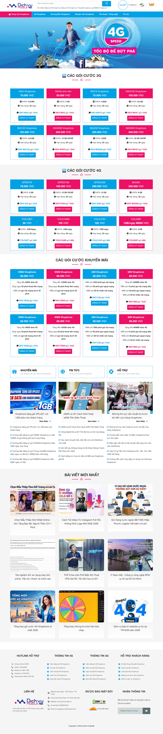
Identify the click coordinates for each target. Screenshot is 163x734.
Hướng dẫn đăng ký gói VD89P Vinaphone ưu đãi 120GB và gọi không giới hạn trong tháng (32, 436)
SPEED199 (63, 183)
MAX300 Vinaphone (136, 128)
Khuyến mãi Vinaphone (84, 14)
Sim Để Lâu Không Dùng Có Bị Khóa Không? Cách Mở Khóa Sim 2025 (81, 449)
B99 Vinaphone (136, 272)
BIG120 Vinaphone (27, 128)
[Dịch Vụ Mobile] (19, 5)
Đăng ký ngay (27, 118)
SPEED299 (99, 183)
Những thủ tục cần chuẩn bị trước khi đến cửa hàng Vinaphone (128, 428)
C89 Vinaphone (99, 272)
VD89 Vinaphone (27, 272)
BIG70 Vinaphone (100, 92)
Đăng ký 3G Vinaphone (52, 8)
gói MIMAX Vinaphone (99, 8)
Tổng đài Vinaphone (84, 8)
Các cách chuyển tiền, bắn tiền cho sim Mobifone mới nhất (81, 441)
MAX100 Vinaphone (136, 92)
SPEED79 (27, 183)
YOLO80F (136, 219)
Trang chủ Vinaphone (20, 14)
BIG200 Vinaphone (99, 128)
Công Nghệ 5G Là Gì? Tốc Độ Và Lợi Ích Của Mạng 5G (81, 433)
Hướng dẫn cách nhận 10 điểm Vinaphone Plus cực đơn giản (128, 436)
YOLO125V (99, 219)
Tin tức (126, 14)
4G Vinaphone (40, 14)
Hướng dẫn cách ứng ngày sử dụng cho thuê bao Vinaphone (129, 460)
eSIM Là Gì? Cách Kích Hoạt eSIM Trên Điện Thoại (82, 427)
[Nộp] (106, 3)
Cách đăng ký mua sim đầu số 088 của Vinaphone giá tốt (81, 457)
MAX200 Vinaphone (63, 128)
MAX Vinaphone (27, 92)
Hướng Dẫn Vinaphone (60, 14)
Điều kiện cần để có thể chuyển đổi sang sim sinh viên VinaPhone (129, 444)
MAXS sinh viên (63, 92)
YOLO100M (63, 219)
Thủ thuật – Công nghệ (108, 14)
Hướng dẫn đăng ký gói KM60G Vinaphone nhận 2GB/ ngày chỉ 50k (32, 460)
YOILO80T (27, 219)
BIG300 (136, 183)
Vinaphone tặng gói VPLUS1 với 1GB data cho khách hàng (31, 428)
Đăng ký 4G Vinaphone (69, 8)
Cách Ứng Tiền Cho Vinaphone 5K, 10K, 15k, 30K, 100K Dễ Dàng (129, 452)
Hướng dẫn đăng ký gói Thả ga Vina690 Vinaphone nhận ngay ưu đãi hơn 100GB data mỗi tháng (33, 452)
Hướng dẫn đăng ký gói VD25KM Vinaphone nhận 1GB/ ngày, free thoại (32, 444)
